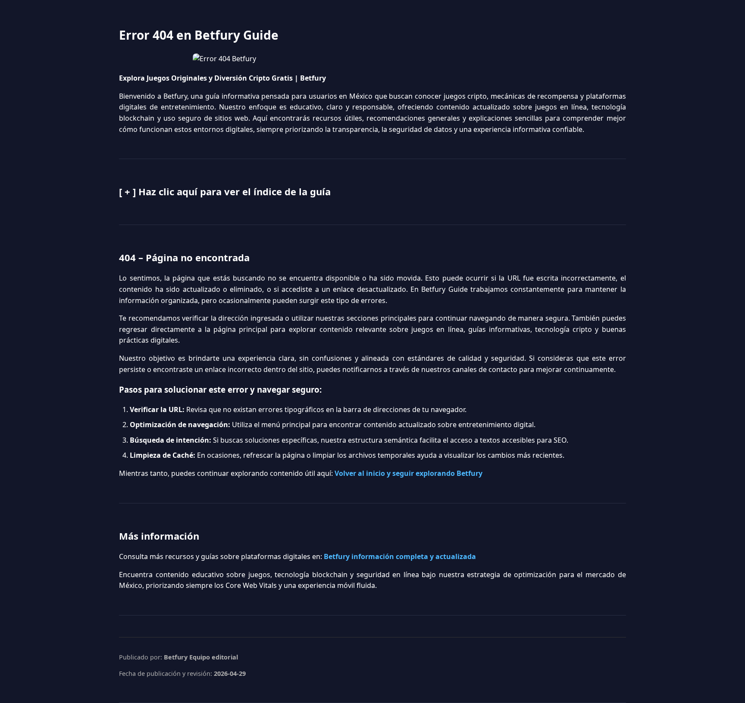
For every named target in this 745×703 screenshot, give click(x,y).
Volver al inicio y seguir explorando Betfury (408, 473)
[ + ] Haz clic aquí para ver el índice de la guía (225, 191)
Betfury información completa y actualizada (400, 556)
